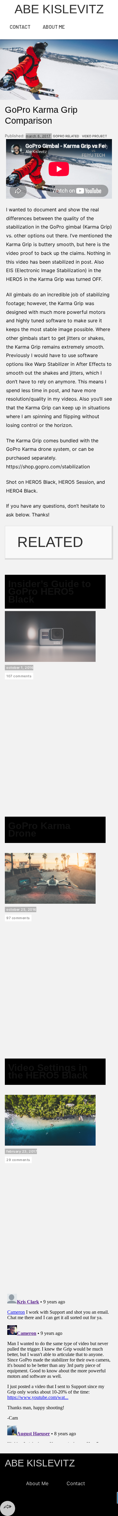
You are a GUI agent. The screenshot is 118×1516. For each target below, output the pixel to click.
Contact (20, 27)
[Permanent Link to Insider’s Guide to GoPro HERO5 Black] (50, 660)
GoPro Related (66, 136)
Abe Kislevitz (59, 9)
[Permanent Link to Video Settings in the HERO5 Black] (50, 1144)
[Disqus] (59, 1367)
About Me (54, 27)
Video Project (94, 136)
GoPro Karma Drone (39, 829)
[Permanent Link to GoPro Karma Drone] (50, 902)
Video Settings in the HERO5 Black (48, 1071)
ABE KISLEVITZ (40, 1463)
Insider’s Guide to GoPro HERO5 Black (49, 591)
